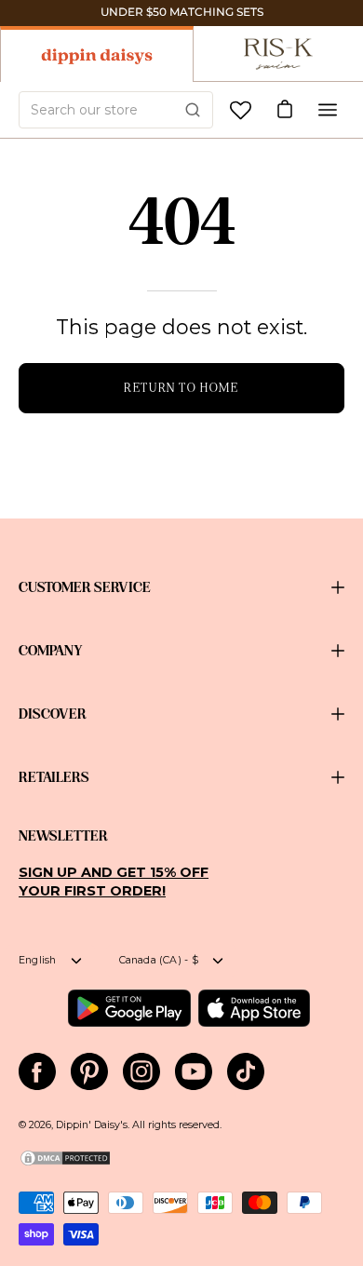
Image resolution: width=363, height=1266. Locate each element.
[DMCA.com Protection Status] (65, 1164)
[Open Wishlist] (240, 110)
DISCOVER (53, 714)
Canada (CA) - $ (158, 960)
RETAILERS (54, 777)
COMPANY (51, 650)
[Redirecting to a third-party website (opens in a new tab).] (129, 1008)
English (38, 960)
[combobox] (116, 109)
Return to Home (181, 388)
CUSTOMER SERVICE (85, 587)
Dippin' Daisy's (92, 1125)
